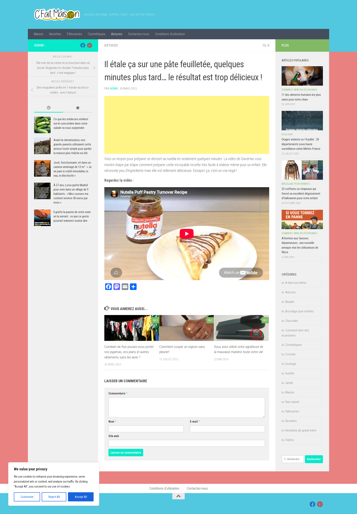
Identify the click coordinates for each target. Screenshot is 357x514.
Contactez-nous (138, 34)
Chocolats (291, 321)
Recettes (55, 34)
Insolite (289, 373)
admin (114, 88)
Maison (38, 34)
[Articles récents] (48, 108)
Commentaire (117, 393)
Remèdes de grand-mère (301, 430)
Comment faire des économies (299, 89)
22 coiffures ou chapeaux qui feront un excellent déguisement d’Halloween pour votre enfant (301, 193)
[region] (53, 484)
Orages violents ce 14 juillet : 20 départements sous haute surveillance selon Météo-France (301, 144)
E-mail (195, 421)
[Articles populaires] (77, 108)
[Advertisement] (186, 125)
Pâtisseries (74, 34)
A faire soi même (295, 283)
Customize (27, 496)
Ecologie (287, 134)
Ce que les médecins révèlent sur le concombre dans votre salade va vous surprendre (71, 123)
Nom (112, 421)
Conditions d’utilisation (170, 34)
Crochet (290, 354)
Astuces (116, 34)
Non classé (292, 402)
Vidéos (289, 440)
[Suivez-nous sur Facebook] (82, 45)
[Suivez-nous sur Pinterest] (89, 45)
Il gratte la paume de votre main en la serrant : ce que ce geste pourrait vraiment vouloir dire (72, 216)
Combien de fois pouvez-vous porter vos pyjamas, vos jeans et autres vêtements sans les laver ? (129, 352)
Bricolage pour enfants (296, 183)
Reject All (54, 496)
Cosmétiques (96, 34)
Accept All (81, 496)
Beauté (289, 302)
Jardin (289, 383)
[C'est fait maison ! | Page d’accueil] (57, 14)
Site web (113, 436)
